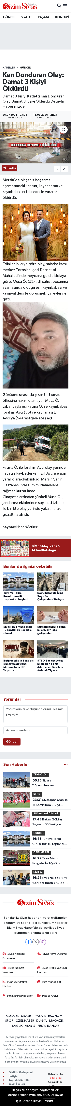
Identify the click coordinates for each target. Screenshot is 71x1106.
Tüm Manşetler (51, 981)
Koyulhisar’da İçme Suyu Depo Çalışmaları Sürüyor (50, 596)
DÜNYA (41, 1020)
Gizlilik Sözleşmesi (20, 1072)
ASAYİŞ (30, 1026)
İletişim (13, 1076)
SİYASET (27, 17)
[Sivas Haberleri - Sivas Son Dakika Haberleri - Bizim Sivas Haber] (20, 6)
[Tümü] (66, 764)
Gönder (12, 741)
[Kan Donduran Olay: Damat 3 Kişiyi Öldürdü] (35, 143)
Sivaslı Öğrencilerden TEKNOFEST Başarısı (46, 783)
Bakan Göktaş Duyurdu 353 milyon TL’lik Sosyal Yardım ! (47, 822)
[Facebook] (28, 942)
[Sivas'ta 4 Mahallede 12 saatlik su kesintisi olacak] (18, 615)
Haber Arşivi (50, 995)
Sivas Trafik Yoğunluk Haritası (52, 970)
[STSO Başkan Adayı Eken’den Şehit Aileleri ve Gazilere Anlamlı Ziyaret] (52, 649)
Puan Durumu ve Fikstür (15, 984)
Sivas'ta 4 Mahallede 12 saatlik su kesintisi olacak (18, 630)
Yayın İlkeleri (16, 1084)
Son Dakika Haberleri (20, 995)
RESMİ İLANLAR (48, 1026)
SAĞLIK (17, 1026)
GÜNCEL (9, 17)
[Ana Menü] (65, 6)
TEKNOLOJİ (40, 774)
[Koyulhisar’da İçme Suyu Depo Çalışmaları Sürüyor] (52, 581)
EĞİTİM (38, 872)
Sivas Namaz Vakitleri (13, 970)
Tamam (49, 1101)
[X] (35, 942)
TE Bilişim (54, 1078)
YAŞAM (43, 17)
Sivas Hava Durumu (55, 953)
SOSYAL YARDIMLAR (45, 813)
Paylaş (12, 168)
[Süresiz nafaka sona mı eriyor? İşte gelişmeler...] (52, 615)
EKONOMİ (61, 17)
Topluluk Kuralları (19, 1080)
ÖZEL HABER (41, 852)
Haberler (9, 67)
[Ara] (59, 6)
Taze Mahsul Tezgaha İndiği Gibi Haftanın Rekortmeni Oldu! (47, 861)
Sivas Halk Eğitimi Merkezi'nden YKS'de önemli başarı (49, 880)
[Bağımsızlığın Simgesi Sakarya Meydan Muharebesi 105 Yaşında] (18, 649)
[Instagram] (42, 942)
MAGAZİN (56, 1020)
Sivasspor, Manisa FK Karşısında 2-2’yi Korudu (50, 803)
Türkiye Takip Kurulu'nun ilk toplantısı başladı (15, 596)
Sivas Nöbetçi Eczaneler (14, 956)
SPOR (36, 794)
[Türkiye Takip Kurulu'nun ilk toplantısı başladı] (18, 581)
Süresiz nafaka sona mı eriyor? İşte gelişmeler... (51, 630)
